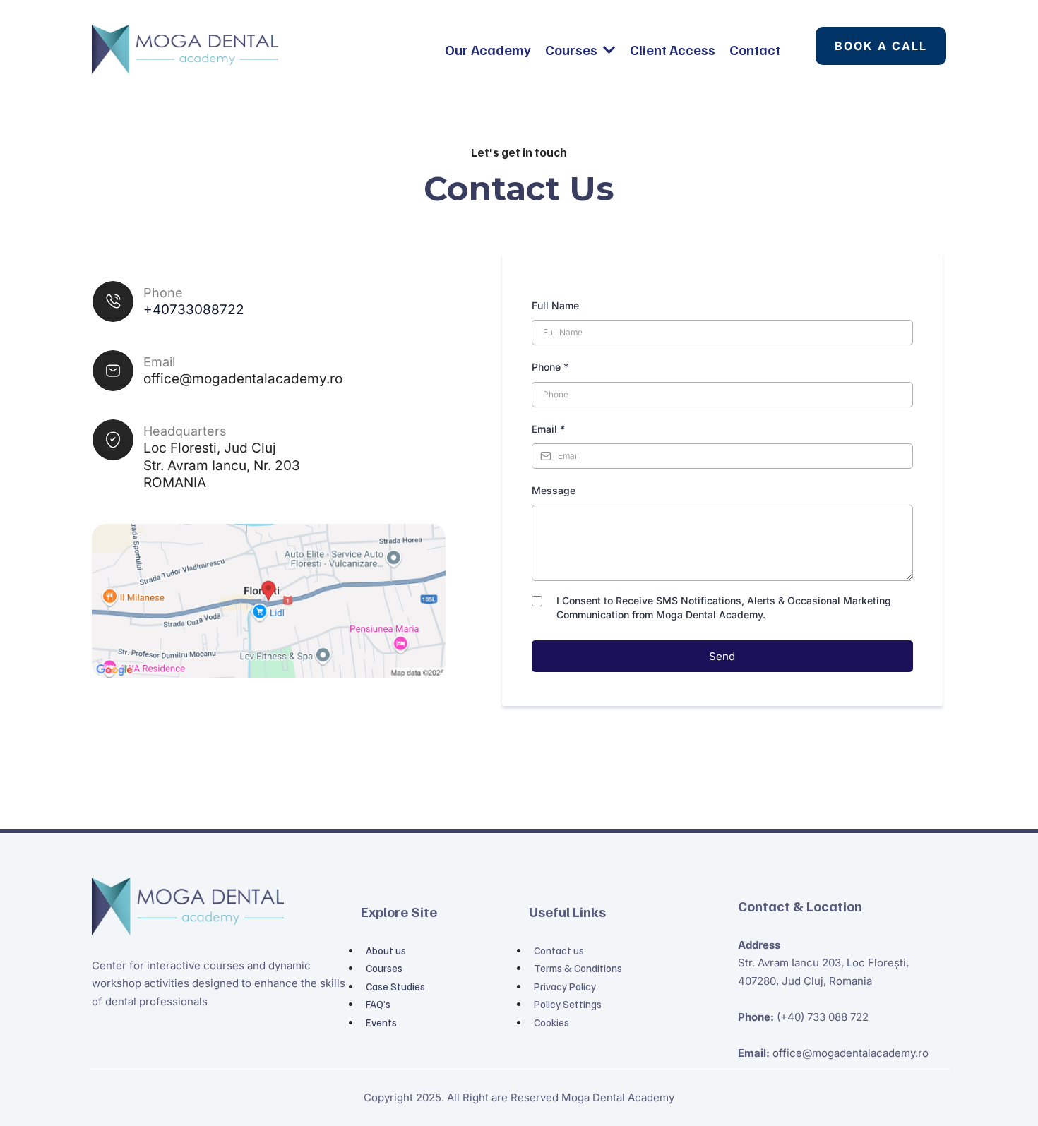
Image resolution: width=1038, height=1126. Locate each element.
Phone (550, 367)
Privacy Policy (565, 986)
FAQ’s (378, 1004)
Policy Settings (568, 1004)
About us (386, 950)
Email (548, 429)
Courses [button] (572, 49)
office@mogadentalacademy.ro (242, 379)
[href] (269, 601)
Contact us (559, 950)
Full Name (555, 305)
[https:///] (223, 906)
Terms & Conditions (578, 968)
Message (553, 490)
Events (381, 1022)
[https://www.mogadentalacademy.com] (185, 49)
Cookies (551, 1022)
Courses (384, 968)
